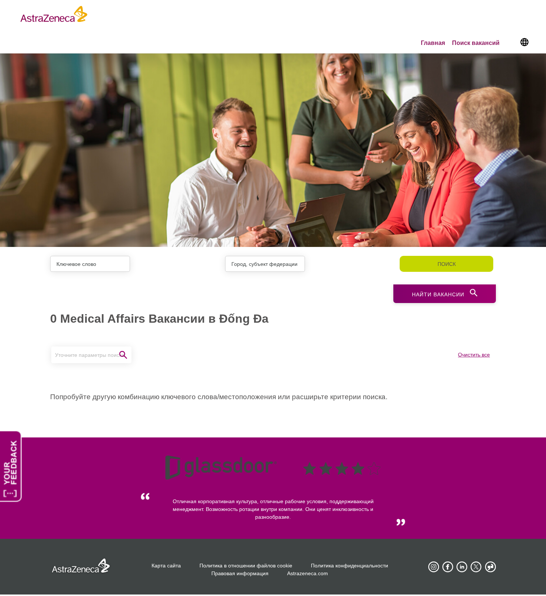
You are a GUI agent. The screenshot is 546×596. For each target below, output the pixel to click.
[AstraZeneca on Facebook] (448, 567)
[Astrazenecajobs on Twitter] (476, 567)
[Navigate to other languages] (524, 41)
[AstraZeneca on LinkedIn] (462, 567)
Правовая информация (240, 573)
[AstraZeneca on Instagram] (433, 567)
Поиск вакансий (476, 43)
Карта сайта (166, 566)
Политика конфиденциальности (349, 566)
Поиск (447, 264)
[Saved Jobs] (510, 43)
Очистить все (474, 355)
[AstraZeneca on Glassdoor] (490, 567)
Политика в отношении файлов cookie (245, 566)
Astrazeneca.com (307, 573)
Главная (433, 43)
